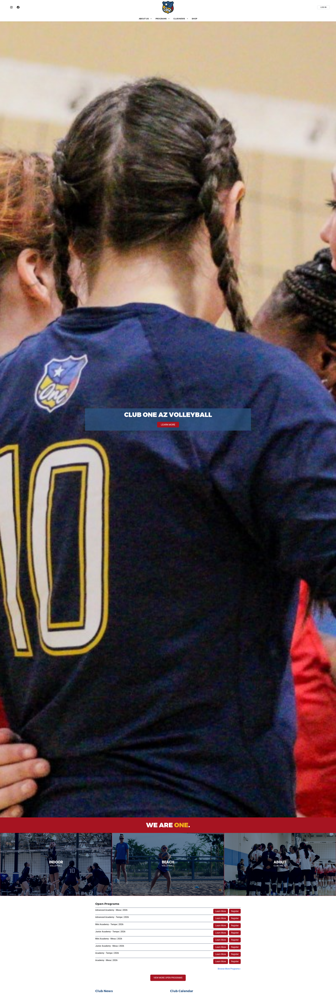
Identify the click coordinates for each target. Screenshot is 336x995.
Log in (323, 7)
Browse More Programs (228, 969)
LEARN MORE (168, 424)
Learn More (220, 911)
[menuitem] (145, 18)
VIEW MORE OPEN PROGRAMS (168, 977)
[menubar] (168, 18)
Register (235, 911)
